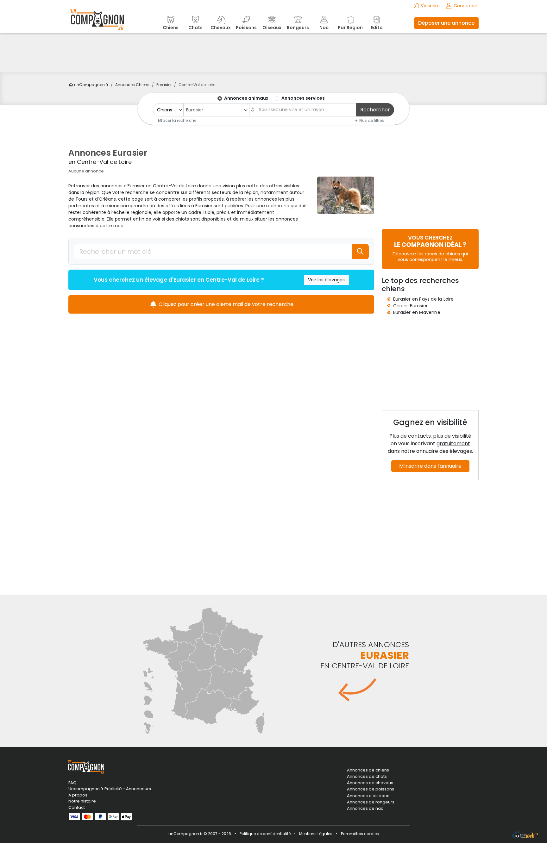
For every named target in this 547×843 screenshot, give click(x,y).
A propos (77, 795)
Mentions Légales (315, 833)
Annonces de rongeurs (370, 802)
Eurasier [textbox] (194, 110)
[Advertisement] (273, 52)
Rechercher (375, 109)
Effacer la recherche (177, 120)
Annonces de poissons (370, 789)
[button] (430, 248)
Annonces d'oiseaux (368, 795)
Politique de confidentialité (265, 833)
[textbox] (306, 109)
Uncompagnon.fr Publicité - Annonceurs (109, 789)
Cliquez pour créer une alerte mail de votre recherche (225, 304)
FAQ (72, 783)
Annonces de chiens (368, 770)
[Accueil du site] (96, 23)
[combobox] (216, 109)
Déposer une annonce (446, 23)
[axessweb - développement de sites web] (525, 834)
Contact (76, 807)
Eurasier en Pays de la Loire (423, 299)
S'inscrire (430, 6)
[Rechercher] (360, 251)
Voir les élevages (326, 280)
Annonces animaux (246, 98)
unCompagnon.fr (90, 84)
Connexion (465, 6)
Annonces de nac (365, 808)
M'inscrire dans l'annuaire (430, 466)
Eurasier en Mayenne (416, 312)
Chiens (132, 84)
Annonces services (303, 98)
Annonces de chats (367, 776)
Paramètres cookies (360, 833)
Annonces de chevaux (370, 782)
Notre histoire (82, 801)
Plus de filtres (371, 120)
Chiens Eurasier (410, 306)
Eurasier (164, 84)
